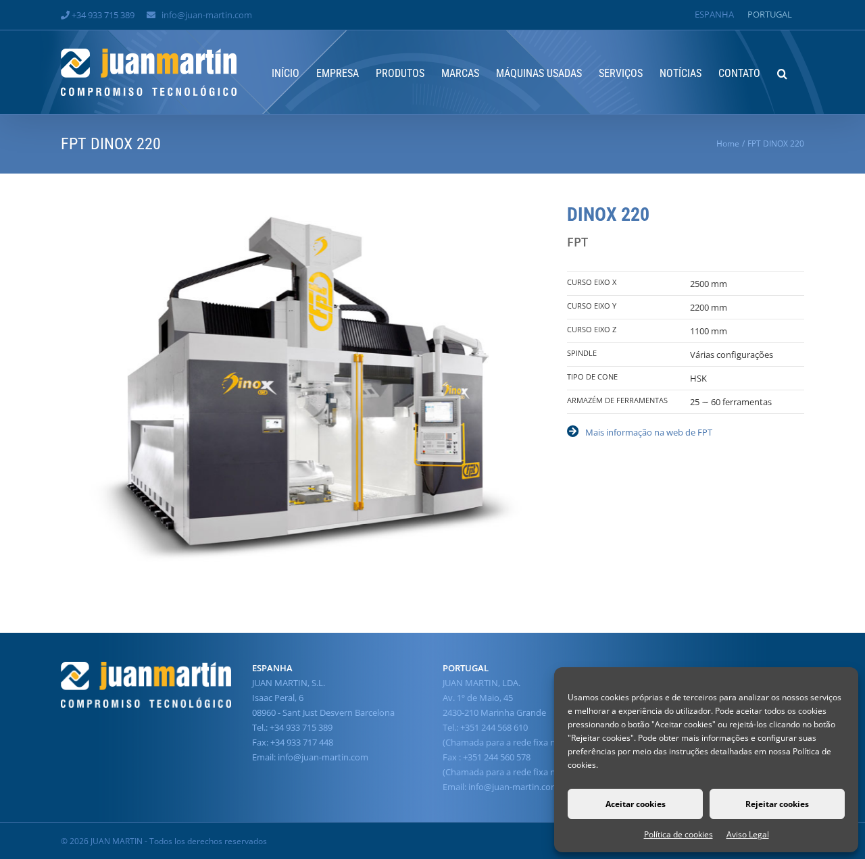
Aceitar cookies (636, 804)
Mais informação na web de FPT (648, 432)
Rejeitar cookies (777, 804)
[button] (782, 72)
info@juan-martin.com (207, 15)
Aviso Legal (747, 834)
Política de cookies (678, 834)
